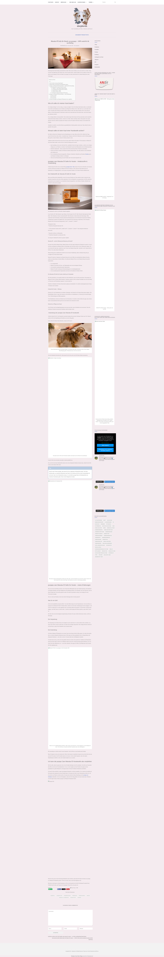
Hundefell (53, 895)
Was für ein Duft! (53, 95)
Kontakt (57, 2)
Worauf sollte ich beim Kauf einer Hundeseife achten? (59, 84)
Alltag (96, 44)
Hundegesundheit (99, 535)
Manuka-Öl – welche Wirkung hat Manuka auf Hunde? (60, 88)
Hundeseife (74, 895)
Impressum (63, 2)
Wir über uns (73, 2)
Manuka (88, 895)
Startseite (50, 2)
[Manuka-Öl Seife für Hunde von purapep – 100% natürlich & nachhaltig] (70, 58)
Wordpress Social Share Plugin (77, 956)
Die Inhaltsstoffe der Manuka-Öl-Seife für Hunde (58, 87)
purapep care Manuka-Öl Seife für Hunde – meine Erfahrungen (60, 94)
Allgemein (96, 59)
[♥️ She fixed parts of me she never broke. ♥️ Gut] (105, 478)
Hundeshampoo (82, 895)
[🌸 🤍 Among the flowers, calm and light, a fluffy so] (112, 478)
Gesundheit (78, 34)
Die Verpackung (53, 96)
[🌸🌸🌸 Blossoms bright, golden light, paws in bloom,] (98, 478)
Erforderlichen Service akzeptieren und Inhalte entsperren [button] (105, 450)
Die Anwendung (53, 97)
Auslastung (109, 520)
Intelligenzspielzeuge (100, 545)
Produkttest (73, 897)
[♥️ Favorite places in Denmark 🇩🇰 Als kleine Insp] (105, 473)
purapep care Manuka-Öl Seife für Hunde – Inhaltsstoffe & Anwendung (62, 85)
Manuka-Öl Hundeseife (64, 897)
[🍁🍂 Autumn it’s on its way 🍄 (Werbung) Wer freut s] (98, 464)
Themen (90, 2)
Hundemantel (98, 537)
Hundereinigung (67, 895)
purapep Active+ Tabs (70, 166)
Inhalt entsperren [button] (105, 445)
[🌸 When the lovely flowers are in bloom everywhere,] (98, 473)
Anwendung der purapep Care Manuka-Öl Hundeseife (59, 92)
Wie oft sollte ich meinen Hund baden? (56, 83)
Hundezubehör (97, 67)
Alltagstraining (98, 520)
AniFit (104, 520)
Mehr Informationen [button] (105, 442)
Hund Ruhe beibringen (107, 543)
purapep (79, 897)
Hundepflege (59, 895)
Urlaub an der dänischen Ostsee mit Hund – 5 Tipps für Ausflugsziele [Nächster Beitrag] (72, 939)
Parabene (87, 154)
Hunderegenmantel (106, 537)
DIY (95, 62)
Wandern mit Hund (99, 556)
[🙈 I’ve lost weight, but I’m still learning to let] (112, 469)
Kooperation (109, 545)
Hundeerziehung (108, 531)
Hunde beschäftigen (108, 529)
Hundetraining (98, 539)
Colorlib (88, 951)
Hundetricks (105, 539)
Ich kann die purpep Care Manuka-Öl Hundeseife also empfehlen (61, 99)
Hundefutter (106, 533)
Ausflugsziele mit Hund (99, 57)
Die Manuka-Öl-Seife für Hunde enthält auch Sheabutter (60, 89)
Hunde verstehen (107, 541)
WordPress (96, 951)
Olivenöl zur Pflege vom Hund (57, 91)
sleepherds (77, 45)
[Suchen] (115, 2)
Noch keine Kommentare (70, 892)
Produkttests (85, 34)
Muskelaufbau (98, 547)
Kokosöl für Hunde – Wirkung (57, 90)
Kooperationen (81, 2)
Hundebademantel (99, 529)
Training (96, 52)
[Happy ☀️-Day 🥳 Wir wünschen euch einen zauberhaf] (112, 464)
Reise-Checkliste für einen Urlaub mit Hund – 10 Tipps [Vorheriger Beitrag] (67, 936)
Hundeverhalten (98, 541)
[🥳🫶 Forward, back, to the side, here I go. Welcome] (112, 473)
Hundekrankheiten (108, 535)
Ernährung (96, 54)
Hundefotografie (99, 533)
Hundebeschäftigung (99, 531)
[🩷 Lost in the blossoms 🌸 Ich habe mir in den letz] (105, 464)
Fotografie (96, 64)
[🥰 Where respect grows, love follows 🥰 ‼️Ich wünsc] (98, 469)
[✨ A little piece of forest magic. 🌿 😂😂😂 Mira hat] (105, 469)
